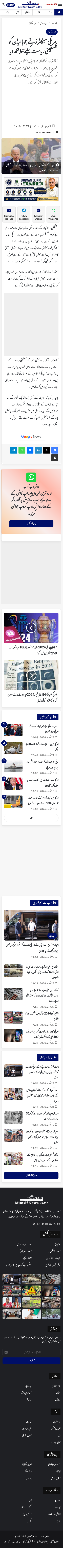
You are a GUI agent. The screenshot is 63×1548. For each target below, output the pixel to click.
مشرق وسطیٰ (55, 1478)
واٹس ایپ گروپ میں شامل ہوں (19, 1265)
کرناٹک (57, 1399)
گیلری (29, 1521)
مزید (31, 818)
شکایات (7, 1542)
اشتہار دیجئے (27, 1258)
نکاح (58, 1521)
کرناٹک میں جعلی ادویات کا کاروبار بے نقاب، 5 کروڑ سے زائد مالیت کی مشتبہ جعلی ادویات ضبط (42, 996)
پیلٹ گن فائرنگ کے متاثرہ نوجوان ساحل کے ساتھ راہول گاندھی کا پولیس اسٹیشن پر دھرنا (42, 1096)
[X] (54, 1224)
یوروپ (29, 1478)
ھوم (52, 23)
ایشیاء (7, 12)
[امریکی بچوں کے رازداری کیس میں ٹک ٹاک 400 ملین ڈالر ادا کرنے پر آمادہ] (13, 1035)
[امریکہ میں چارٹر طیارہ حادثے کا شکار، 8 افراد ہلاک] (13, 748)
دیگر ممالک (27, 1471)
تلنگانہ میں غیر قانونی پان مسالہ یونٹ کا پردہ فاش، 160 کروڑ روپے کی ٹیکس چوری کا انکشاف (42, 973)
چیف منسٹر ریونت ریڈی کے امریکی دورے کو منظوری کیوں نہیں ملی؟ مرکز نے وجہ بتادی (42, 1073)
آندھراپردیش (26, 1393)
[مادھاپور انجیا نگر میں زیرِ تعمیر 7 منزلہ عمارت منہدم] (51, 1302)
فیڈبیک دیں (16, 1542)
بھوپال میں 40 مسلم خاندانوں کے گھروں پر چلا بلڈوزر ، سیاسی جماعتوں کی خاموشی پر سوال (42, 1137)
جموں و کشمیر (55, 1428)
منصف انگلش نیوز (53, 1251)
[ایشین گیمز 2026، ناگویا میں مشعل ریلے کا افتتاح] (13, 1017)
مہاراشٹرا (28, 1399)
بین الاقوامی (43, 23)
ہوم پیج (57, 1244)
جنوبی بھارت (27, 1428)
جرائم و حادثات (54, 1514)
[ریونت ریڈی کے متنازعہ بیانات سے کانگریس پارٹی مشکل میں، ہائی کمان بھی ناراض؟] (31, 1314)
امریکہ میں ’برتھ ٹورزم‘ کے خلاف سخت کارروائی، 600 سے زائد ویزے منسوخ (43, 801)
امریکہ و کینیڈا (32, 23)
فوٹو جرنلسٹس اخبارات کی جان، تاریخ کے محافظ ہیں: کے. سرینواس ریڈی (42, 1158)
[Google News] (31, 436)
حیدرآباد (49, 12)
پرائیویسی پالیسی (42, 1542)
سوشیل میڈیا (27, 1514)
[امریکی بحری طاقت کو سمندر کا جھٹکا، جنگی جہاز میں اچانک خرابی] (13, 766)
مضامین (57, 1500)
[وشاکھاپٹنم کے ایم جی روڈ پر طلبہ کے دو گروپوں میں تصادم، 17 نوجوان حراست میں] (51, 1314)
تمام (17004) (31, 1175)
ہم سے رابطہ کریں (53, 1258)
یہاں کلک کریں (31, 524)
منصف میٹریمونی (25, 1251)
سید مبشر (44, 126)
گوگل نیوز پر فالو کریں (52, 1265)
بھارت (29, 1421)
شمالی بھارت (55, 1442)
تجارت (57, 1507)
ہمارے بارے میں (24, 1244)
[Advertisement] (31, 106)
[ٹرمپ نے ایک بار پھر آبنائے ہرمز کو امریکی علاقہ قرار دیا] (13, 730)
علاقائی (27, 12)
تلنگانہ (38, 12)
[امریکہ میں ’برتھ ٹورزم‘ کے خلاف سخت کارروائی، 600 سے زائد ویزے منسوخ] (13, 802)
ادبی (30, 1500)
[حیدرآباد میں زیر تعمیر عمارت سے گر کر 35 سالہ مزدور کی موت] (13, 1117)
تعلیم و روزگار (26, 1507)
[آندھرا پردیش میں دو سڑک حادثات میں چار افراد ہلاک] (31, 1291)
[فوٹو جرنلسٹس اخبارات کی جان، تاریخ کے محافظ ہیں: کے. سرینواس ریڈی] (13, 1158)
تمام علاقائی (56, 1386)
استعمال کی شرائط (29, 1542)
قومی (17, 12)
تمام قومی (56, 1421)
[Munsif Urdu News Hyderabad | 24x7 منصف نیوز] (30, 4)
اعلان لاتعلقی (54, 1542)
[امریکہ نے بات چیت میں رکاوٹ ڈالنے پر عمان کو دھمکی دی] (13, 784)
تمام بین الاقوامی (54, 1464)
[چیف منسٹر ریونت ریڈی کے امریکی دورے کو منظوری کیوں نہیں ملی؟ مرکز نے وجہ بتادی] (13, 1070)
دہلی (59, 1435)
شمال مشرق (27, 1435)
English (10, 5)
